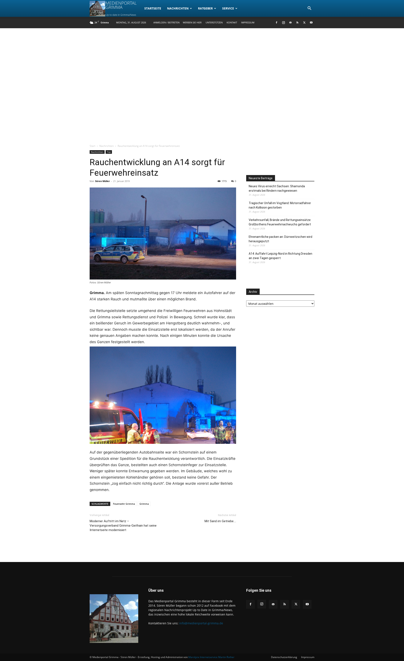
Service (228, 8)
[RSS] (297, 22)
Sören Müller (102, 181)
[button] (309, 9)
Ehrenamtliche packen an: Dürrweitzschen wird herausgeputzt (280, 239)
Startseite (152, 8)
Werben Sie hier (192, 22)
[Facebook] (276, 22)
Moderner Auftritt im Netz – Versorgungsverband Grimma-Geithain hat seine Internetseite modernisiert (123, 525)
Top (109, 151)
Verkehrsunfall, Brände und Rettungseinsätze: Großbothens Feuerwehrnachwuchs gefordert (280, 222)
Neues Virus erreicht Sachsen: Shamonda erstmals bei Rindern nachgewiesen (277, 188)
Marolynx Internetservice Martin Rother (211, 657)
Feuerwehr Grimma (124, 503)
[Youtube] (311, 22)
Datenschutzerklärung (284, 657)
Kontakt (232, 22)
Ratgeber (205, 8)
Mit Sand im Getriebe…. (220, 521)
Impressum (247, 22)
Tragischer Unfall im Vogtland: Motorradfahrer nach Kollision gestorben (280, 205)
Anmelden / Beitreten (166, 22)
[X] (304, 22)
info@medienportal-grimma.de (201, 623)
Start (92, 146)
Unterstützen (214, 22)
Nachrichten (178, 8)
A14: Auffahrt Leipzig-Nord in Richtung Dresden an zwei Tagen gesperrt (280, 256)
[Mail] (290, 22)
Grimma (144, 503)
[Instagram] (283, 22)
